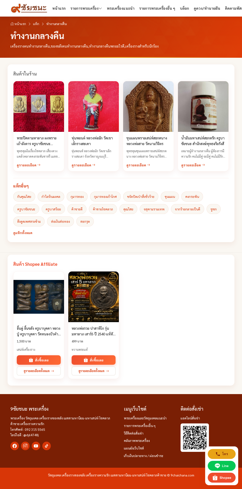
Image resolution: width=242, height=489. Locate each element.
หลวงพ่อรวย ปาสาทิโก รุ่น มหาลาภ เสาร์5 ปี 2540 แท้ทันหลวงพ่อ (93, 334)
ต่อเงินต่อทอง (60, 221)
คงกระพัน (192, 196)
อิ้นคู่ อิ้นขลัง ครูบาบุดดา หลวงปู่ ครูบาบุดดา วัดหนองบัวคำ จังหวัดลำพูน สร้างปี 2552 (38, 334)
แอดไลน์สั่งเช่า (190, 418)
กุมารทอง (77, 196)
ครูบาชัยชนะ (26, 209)
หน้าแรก (59, 8)
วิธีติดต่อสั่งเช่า (133, 433)
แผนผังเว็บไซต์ (134, 448)
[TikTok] (46, 446)
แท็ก (36, 24)
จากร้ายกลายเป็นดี (187, 209)
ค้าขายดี (76, 209)
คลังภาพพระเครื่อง (137, 440)
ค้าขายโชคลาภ (103, 209)
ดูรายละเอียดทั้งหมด (37, 371)
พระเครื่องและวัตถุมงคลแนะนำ (145, 418)
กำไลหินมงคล (51, 196)
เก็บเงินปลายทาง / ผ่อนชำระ (143, 455)
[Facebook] (14, 446)
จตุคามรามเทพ (154, 209)
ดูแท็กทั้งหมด (22, 233)
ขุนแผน (170, 196)
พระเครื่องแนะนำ (120, 8)
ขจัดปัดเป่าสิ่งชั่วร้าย (140, 196)
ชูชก (214, 209)
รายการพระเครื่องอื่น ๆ (157, 8)
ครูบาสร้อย (53, 209)
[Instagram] (25, 446)
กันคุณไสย (24, 196)
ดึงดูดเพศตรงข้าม (29, 221)
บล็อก (184, 8)
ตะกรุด (85, 221)
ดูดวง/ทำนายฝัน (207, 8)
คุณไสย (128, 209)
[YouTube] (36, 446)
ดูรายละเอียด (27, 165)
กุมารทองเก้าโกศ (105, 196)
